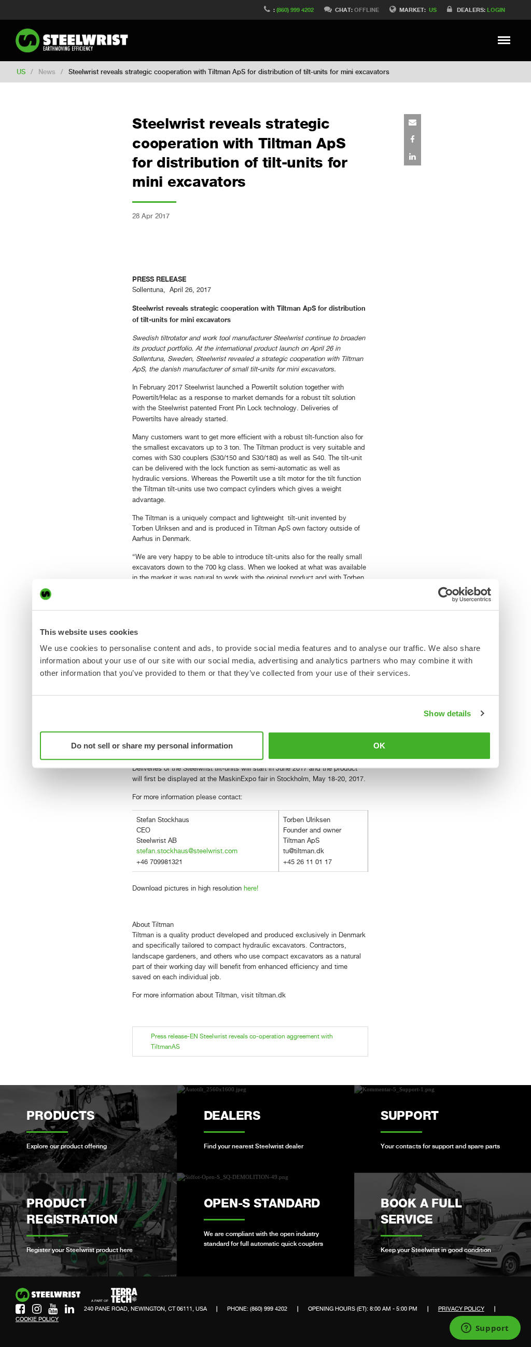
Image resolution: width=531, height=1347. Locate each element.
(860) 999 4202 (295, 9)
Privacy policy (461, 1309)
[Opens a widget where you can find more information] (485, 1329)
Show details (447, 713)
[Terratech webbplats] (114, 1295)
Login (496, 9)
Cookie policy (37, 1319)
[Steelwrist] (75, 40)
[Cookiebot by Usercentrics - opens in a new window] (445, 594)
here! (251, 888)
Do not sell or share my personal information (152, 745)
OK (379, 745)
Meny (504, 40)
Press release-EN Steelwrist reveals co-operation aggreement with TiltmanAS (242, 1041)
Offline (366, 9)
